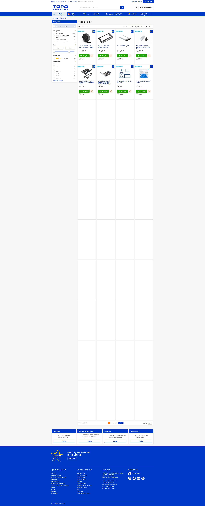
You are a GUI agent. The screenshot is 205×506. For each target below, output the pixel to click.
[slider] (54, 51)
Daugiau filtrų (57, 80)
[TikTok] (135, 478)
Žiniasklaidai (54, 493)
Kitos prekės (63, 18)
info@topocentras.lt (111, 485)
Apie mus (53, 473)
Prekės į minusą (120, 14)
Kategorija (56, 31)
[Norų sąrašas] (135, 7)
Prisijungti (150, 1)
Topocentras (55, 18)
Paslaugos (110, 14)
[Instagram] (130, 478)
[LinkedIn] (143, 478)
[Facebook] (129, 473)
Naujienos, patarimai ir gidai (58, 477)
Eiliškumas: (124, 26)
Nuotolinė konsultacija (111, 477)
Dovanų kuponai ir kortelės (58, 483)
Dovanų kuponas (145, 14)
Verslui (64, 1)
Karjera (53, 487)
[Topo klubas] (70, 456)
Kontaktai (53, 491)
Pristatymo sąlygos (82, 475)
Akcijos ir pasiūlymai (73, 14)
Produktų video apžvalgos (83, 493)
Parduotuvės (56, 1)
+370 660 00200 (109, 483)
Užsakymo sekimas (137, 1)
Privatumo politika (81, 483)
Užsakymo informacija (82, 487)
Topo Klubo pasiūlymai (134, 14)
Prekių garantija (81, 477)
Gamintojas (56, 61)
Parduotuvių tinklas (56, 475)
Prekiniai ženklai (55, 481)
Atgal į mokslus (97, 14)
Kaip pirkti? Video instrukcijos (84, 485)
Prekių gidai (80, 491)
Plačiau (64, 441)
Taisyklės (79, 481)
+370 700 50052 (109, 475)
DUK (78, 489)
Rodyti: (145, 26)
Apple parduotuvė (86, 14)
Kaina (55, 45)
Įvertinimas (56, 55)
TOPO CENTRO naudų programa (59, 485)
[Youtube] (139, 478)
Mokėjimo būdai (81, 473)
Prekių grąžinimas (81, 479)
